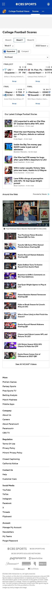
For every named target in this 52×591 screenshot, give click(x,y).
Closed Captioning (11, 459)
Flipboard (7, 516)
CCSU (9, 95)
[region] (26, 213)
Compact (25, 51)
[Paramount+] (12, 563)
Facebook (7, 503)
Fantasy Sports (9, 386)
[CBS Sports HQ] (37, 548)
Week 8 (8, 40)
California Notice (10, 463)
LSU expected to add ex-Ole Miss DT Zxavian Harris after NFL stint (29, 122)
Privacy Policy (9, 448)
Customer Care (10, 479)
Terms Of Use (9, 444)
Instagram (7, 499)
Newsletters (8, 532)
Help (5, 474)
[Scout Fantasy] (19, 568)
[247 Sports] (18, 558)
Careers (6, 419)
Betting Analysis (10, 395)
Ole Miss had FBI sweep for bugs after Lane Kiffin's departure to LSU (30, 158)
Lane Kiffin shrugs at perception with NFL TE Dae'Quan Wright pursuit (28, 181)
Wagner (8, 92)
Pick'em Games (10, 382)
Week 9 (19, 40)
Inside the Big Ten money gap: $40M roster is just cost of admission (28, 147)
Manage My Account (12, 527)
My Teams (7, 536)
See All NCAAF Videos (26, 364)
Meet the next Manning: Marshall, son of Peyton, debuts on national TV (29, 134)
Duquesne (10, 73)
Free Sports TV (9, 391)
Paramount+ (8, 428)
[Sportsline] (36, 558)
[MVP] (42, 563)
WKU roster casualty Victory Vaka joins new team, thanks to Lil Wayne (30, 169)
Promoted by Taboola (40, 194)
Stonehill (34, 95)
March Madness (10, 399)
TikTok (5, 494)
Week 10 (30, 40)
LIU (9, 70)
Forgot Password (10, 541)
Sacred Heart (35, 73)
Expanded (11, 51)
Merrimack (34, 92)
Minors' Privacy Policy (12, 452)
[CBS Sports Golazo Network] (26, 553)
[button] (4, 4)
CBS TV (6, 433)
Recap (14, 81)
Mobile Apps (8, 404)
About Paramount (11, 424)
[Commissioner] (29, 563)
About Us (7, 415)
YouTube (7, 490)
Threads (6, 512)
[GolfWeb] (33, 569)
